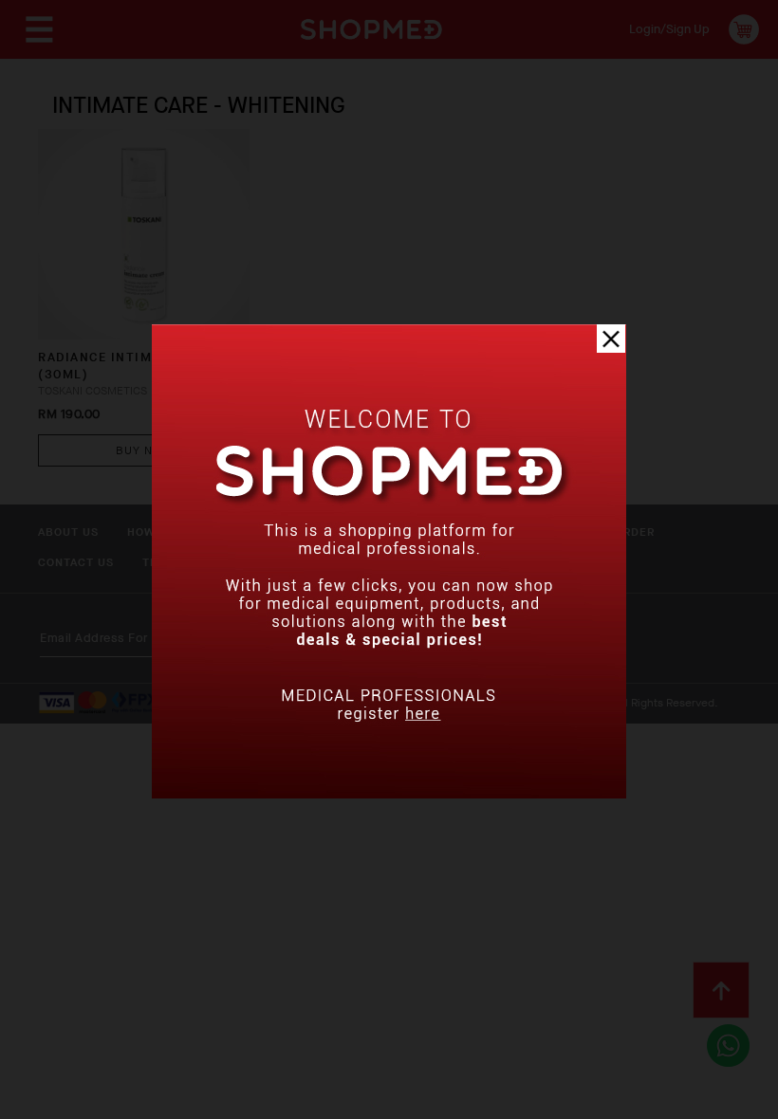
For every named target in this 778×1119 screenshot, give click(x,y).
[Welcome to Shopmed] (389, 794)
